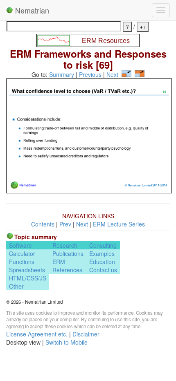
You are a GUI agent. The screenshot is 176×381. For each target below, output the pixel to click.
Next (112, 74)
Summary (61, 74)
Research (64, 245)
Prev (65, 224)
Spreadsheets (27, 270)
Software (20, 245)
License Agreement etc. (37, 334)
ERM (58, 262)
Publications (67, 253)
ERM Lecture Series (119, 224)
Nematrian (31, 10)
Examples (102, 253)
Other (16, 286)
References (67, 270)
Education (102, 262)
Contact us (103, 270)
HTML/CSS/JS (27, 278)
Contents (42, 224)
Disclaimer (85, 334)
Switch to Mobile (66, 342)
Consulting (103, 245)
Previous (90, 74)
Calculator (22, 253)
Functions (21, 262)
